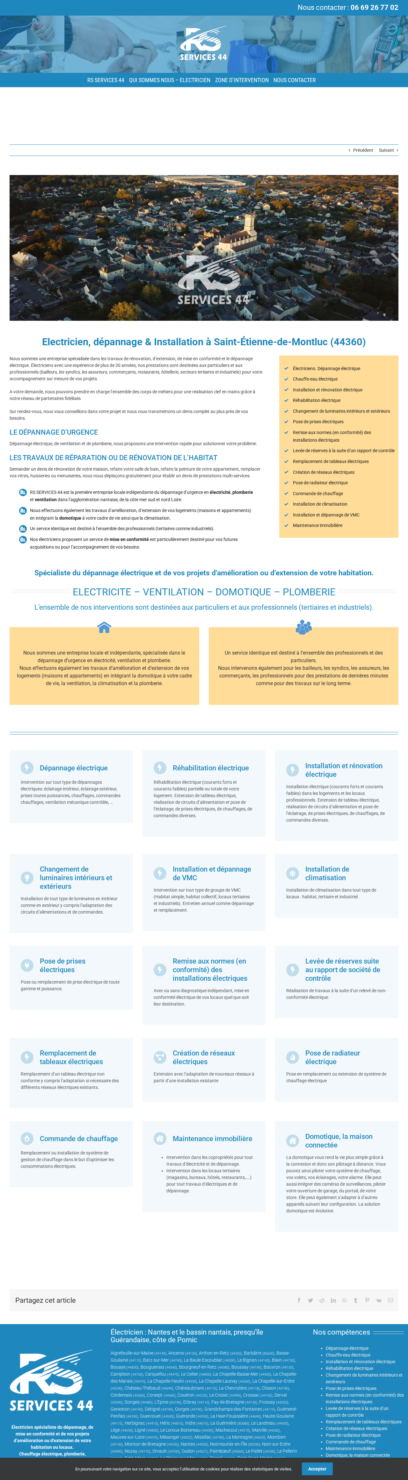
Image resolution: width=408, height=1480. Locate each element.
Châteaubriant (189, 1388)
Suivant (386, 150)
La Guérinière (223, 1423)
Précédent (363, 150)
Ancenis (176, 1353)
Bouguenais (152, 1367)
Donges (132, 1402)
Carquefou (155, 1374)
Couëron (186, 1395)
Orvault (159, 1451)
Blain (277, 1360)
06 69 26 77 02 (374, 7)
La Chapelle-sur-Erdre (273, 1381)
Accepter (317, 1468)
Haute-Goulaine (278, 1416)
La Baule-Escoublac (203, 1360)
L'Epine (161, 1402)
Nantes (188, 1444)
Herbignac (135, 1423)
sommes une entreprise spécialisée (55, 358)
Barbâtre (252, 1353)
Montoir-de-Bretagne (145, 1444)
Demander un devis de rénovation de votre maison (59, 469)
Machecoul (226, 1430)
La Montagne (239, 1437)
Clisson (269, 1388)
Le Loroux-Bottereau (180, 1430)
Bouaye (118, 1367)
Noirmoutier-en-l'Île (228, 1444)
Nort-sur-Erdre (276, 1444)
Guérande (185, 1416)
